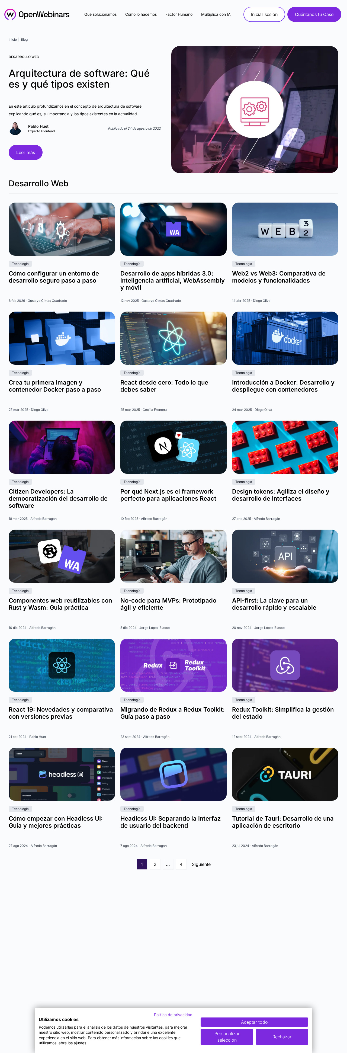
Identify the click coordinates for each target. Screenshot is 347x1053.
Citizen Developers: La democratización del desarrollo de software (58, 498)
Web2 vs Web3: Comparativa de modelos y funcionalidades (279, 277)
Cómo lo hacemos (141, 14)
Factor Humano (178, 14)
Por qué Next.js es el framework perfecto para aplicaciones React (168, 495)
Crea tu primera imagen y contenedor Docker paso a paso (55, 386)
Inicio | (14, 39)
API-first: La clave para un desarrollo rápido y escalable (274, 604)
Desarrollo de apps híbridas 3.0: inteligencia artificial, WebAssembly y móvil (172, 280)
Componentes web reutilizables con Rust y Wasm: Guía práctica (60, 604)
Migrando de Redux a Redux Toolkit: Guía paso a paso (172, 713)
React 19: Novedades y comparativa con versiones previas (61, 713)
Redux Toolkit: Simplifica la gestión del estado (283, 713)
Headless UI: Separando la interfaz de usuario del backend (170, 822)
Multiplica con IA (216, 14)
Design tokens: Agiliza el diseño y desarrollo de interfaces (280, 495)
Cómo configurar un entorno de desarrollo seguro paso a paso (54, 277)
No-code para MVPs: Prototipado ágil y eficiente (168, 604)
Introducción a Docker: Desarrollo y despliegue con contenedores (283, 386)
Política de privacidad (173, 1014)
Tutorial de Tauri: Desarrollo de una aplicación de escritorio (283, 822)
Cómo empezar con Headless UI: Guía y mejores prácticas (56, 822)
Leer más (25, 152)
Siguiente (201, 864)
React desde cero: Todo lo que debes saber (164, 386)
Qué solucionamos (100, 14)
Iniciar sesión (264, 14)
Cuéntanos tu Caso (314, 14)
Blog (24, 39)
